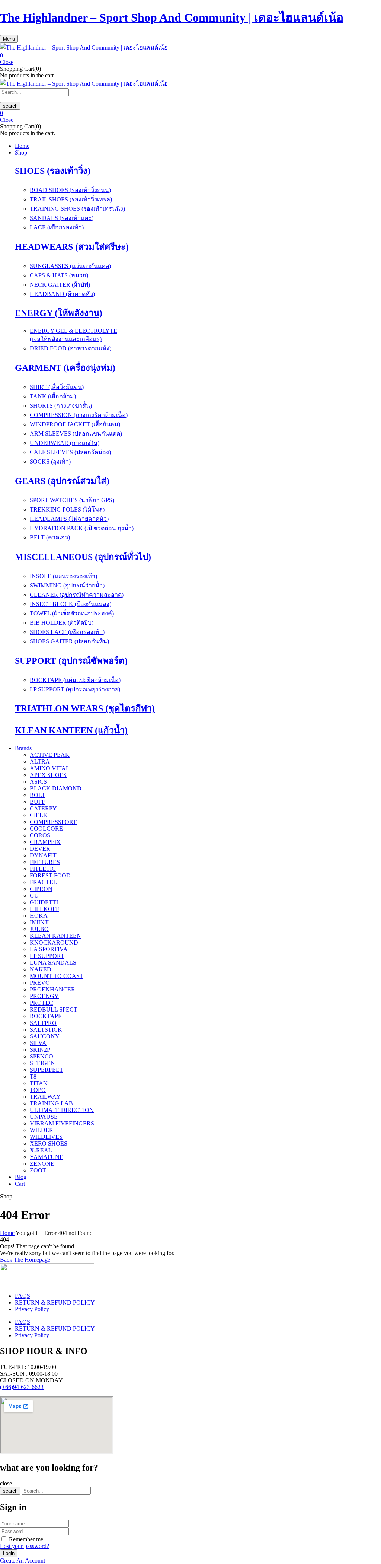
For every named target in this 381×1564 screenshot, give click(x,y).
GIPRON (41, 889)
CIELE (38, 815)
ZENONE (42, 1163)
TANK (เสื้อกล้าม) (53, 396)
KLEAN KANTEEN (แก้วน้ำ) (71, 730)
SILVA (38, 1043)
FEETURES (45, 862)
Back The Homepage (25, 1259)
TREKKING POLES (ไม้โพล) (67, 509)
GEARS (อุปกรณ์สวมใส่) (62, 481)
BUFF (37, 802)
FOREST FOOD (50, 875)
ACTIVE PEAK (50, 755)
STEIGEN (42, 1063)
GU (34, 895)
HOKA (39, 915)
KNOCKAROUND (54, 942)
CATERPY (43, 808)
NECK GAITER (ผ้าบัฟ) (60, 284)
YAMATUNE (46, 1157)
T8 (33, 1076)
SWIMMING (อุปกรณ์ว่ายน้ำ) (67, 585)
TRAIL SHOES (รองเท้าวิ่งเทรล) (71, 199)
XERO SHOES (48, 1143)
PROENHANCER (52, 989)
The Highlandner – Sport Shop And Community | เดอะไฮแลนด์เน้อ (171, 17)
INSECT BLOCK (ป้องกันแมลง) (70, 604)
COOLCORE (46, 828)
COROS (40, 835)
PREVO (40, 983)
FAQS (22, 1296)
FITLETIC (43, 869)
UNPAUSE (44, 1117)
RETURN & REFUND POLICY (55, 1302)
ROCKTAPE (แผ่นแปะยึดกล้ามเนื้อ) (75, 680)
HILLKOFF (44, 909)
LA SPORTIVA (49, 949)
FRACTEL (43, 882)
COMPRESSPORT (53, 822)
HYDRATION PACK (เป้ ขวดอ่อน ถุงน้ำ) (82, 528)
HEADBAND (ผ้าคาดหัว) (62, 294)
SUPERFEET (46, 1070)
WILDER (41, 1130)
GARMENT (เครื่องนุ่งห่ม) (65, 368)
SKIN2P (40, 1050)
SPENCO (41, 1056)
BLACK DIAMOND (55, 788)
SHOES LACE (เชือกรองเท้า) (67, 632)
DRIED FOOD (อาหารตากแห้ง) (70, 348)
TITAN (39, 1083)
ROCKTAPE (46, 1016)
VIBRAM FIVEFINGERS (62, 1123)
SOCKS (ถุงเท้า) (50, 461)
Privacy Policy (32, 1309)
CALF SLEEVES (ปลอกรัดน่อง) (70, 452)
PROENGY (44, 996)
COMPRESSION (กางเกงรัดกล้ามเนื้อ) (79, 415)
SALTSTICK (46, 1029)
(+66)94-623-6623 (22, 1387)
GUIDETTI (44, 902)
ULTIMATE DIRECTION (62, 1110)
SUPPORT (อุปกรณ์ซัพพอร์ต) (71, 661)
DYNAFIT (43, 855)
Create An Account (22, 1560)
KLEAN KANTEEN (55, 936)
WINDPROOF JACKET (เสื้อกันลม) (75, 424)
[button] (190, 55)
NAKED (40, 969)
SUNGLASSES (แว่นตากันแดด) (70, 266)
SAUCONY (45, 1036)
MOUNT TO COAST (56, 976)
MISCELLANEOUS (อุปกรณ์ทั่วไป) (83, 557)
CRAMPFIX (45, 842)
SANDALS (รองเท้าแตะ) (61, 218)
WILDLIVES (46, 1137)
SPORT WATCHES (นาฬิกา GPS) (72, 500)
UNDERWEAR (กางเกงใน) (64, 443)
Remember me (26, 1539)
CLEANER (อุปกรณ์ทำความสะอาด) (77, 595)
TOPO (38, 1090)
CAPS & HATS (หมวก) (59, 275)
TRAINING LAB (51, 1103)
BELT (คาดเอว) (50, 537)
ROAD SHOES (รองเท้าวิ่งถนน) (70, 190)
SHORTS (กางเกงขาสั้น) (61, 405)
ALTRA (40, 761)
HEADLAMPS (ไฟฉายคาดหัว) (69, 519)
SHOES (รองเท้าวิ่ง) (52, 171)
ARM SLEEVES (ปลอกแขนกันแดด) (76, 433)
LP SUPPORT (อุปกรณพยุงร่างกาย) (75, 689)
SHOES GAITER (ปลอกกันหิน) (69, 641)
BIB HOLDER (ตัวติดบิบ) (61, 622)
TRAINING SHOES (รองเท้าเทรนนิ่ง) (77, 209)
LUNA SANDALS (53, 962)
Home (7, 1233)
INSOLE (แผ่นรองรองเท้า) (63, 576)
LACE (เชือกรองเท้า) (57, 227)
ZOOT (38, 1170)
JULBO (39, 929)
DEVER (40, 848)
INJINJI (39, 922)
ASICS (38, 781)
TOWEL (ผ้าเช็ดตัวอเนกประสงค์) (72, 613)
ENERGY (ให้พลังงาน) (58, 313)
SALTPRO (43, 1023)
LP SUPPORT (47, 956)
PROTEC (41, 1003)
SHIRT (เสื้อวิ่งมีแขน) (57, 387)
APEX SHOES (48, 775)
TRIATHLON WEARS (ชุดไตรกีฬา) (85, 708)
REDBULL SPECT (53, 1009)
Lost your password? (24, 1546)
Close (6, 62)
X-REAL (41, 1150)
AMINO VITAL (50, 768)
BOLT (37, 795)
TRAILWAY (45, 1096)
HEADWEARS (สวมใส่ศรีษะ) (72, 247)
